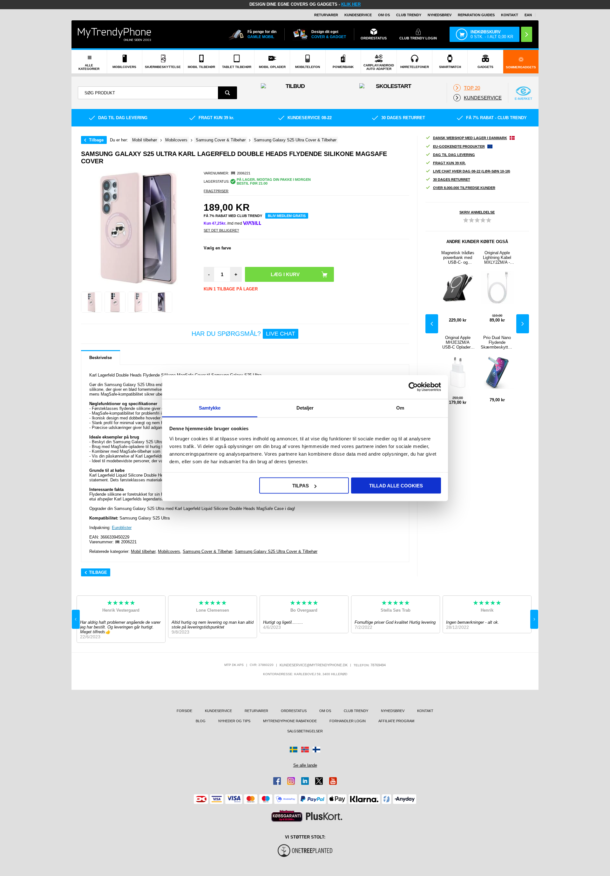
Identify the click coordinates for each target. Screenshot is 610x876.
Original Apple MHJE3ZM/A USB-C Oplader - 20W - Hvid (457, 342)
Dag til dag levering (454, 155)
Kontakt (509, 15)
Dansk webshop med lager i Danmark (470, 138)
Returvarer (326, 15)
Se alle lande (305, 765)
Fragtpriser (216, 191)
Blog (201, 721)
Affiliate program (396, 721)
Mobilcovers (169, 551)
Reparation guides (476, 15)
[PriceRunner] (287, 816)
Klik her (351, 4)
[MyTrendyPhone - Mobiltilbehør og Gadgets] (114, 34)
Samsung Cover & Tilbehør (207, 551)
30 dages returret (451, 179)
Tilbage (96, 140)
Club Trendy (408, 15)
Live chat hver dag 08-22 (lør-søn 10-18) (471, 171)
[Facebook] (277, 781)
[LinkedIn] (305, 781)
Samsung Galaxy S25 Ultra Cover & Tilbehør (276, 551)
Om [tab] (400, 407)
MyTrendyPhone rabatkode (290, 721)
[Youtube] (333, 781)
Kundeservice (358, 15)
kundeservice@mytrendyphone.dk (314, 665)
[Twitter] (319, 781)
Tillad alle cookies (396, 485)
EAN (528, 15)
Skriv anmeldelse (477, 212)
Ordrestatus (294, 711)
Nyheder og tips (234, 721)
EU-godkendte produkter (459, 146)
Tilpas (300, 485)
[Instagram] (291, 781)
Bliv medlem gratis (287, 216)
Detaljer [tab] (305, 407)
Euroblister (122, 527)
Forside (184, 711)
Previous (431, 323)
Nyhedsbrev (439, 15)
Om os (384, 15)
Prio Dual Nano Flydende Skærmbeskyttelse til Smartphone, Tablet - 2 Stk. (497, 342)
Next (522, 323)
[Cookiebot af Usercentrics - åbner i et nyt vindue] (413, 387)
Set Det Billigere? (221, 230)
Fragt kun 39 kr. (449, 163)
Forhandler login (347, 721)
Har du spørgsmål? (243, 333)
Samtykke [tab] (210, 407)
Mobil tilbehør (143, 551)
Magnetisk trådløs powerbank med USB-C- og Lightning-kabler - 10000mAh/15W (457, 257)
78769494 (378, 665)
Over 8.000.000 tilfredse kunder (464, 188)
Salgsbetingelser (305, 731)
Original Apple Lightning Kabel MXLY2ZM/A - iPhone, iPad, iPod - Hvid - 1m (497, 257)
